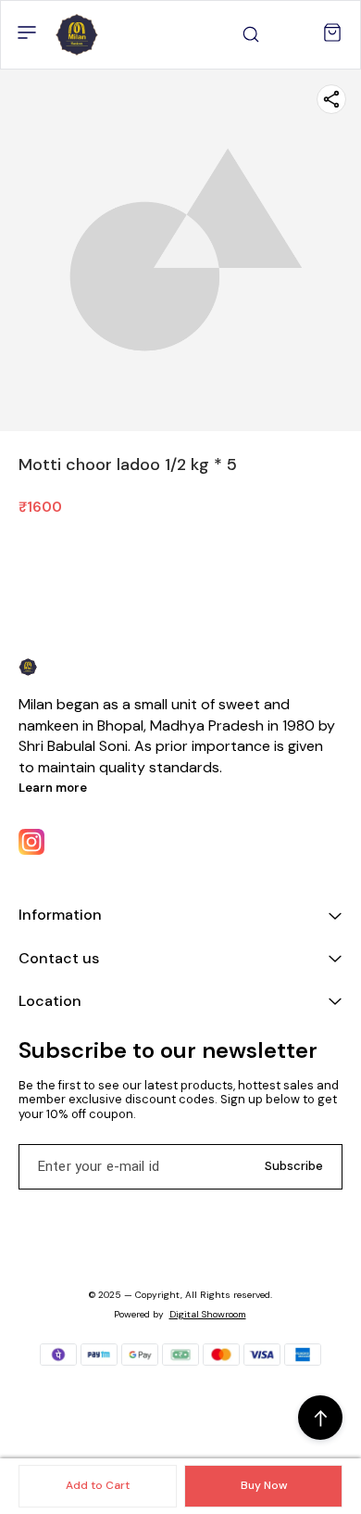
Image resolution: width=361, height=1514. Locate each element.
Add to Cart (98, 1485)
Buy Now (264, 1485)
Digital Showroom (207, 1314)
